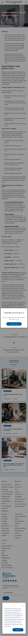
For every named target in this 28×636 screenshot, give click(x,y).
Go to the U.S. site (14, 323)
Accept (18, 629)
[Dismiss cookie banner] (22, 606)
